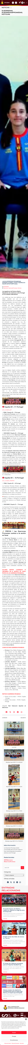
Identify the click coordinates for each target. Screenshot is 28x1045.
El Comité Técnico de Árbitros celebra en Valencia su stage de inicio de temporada (14, 910)
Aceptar (14, 1032)
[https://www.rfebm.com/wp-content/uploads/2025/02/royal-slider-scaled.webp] (14, 741)
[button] (26, 1019)
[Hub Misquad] (22, 3)
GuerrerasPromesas (12, 12)
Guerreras (7, 11)
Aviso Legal (22, 1043)
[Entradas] (13, 3)
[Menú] (26, 2)
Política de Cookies (7, 1043)
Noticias (6, 14)
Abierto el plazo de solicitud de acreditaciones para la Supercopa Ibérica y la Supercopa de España (12, 991)
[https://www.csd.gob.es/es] (7, 1015)
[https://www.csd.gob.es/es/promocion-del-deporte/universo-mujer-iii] (16, 1015)
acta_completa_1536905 (8, 480)
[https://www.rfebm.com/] (2, 2)
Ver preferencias (14, 1040)
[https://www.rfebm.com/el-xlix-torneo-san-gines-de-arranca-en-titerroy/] (14, 928)
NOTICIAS (5, 7)
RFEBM (7, 3)
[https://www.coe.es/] (23, 1015)
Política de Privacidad (15, 1043)
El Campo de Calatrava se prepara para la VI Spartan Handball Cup (13, 964)
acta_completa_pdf (6, 409)
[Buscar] (22, 867)
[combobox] (12, 867)
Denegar (14, 1036)
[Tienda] (16, 3)
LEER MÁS (5, 918)
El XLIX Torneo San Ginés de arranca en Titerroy (13, 937)
